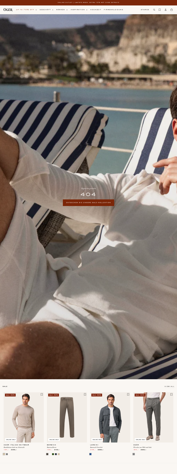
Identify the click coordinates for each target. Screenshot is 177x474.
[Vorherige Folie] (7, 417)
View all (169, 386)
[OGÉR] (8, 10)
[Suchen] (154, 10)
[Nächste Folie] (40, 417)
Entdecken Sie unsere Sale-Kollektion (88, 202)
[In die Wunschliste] (42, 394)
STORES (145, 10)
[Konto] (165, 10)
